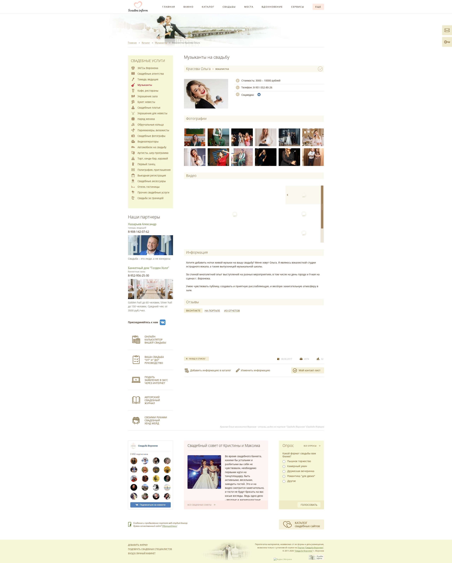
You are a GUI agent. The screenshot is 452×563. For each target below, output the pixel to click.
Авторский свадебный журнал (152, 400)
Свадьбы (229, 6)
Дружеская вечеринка (300, 471)
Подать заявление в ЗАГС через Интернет (156, 380)
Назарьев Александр (142, 224)
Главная (168, 6)
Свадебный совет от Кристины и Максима (224, 445)
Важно (188, 6)
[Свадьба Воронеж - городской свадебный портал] (316, 559)
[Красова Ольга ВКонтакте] (259, 94)
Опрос (288, 445)
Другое (291, 481)
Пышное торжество (299, 461)
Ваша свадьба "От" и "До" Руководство (154, 360)
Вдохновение (272, 6)
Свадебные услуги (148, 60)
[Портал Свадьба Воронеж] (138, 6)
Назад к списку (197, 358)
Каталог (208, 6)
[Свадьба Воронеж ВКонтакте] (162, 322)
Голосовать (309, 504)
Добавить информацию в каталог (210, 370)
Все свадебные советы (199, 504)
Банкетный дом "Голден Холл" (148, 268)
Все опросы (310, 446)
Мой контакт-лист (309, 370)
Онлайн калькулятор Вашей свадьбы (155, 339)
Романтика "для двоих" (301, 476)
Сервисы (297, 6)
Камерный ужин (297, 466)
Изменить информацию (255, 370)
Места (248, 6)
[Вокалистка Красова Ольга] (195, 137)
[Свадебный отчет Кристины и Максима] (204, 472)
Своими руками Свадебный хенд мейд (156, 420)
